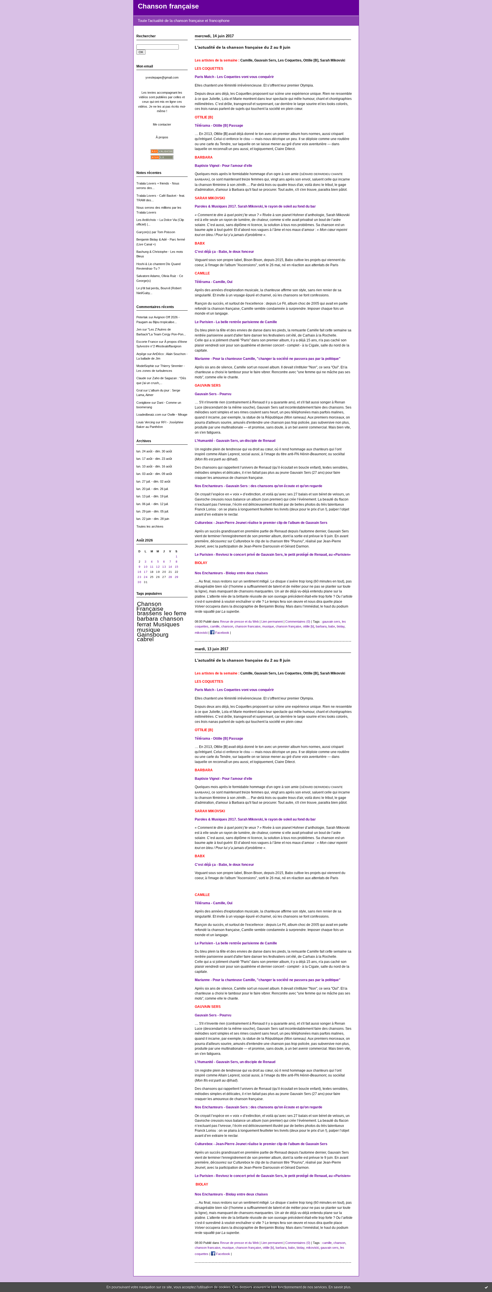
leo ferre (175, 613)
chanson (171, 618)
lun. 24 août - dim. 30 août (154, 451)
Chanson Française (149, 606)
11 (151, 566)
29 (177, 577)
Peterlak (142, 317)
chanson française (288, 626)
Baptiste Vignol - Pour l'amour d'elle (223, 165)
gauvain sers (331, 621)
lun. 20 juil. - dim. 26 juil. (152, 489)
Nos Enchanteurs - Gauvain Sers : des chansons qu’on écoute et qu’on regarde (258, 486)
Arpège (141, 354)
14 (170, 566)
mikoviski (201, 632)
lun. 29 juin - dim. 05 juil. (152, 511)
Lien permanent (272, 621)
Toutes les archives (149, 526)
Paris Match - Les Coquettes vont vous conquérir (234, 77)
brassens (149, 613)
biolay (341, 626)
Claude (141, 378)
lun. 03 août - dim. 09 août (154, 473)
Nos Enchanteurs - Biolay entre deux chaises (231, 573)
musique (148, 629)
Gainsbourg (153, 634)
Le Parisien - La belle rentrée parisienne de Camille (236, 322)
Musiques (166, 624)
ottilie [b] (308, 626)
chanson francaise (248, 626)
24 (145, 577)
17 (145, 571)
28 (170, 577)
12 (158, 566)
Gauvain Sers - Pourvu (213, 394)
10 (145, 566)
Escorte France (147, 341)
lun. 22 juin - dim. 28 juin (152, 518)
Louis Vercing (145, 422)
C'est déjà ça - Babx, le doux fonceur (224, 251)
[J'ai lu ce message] (486, 1287)
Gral (139, 390)
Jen (139, 329)
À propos (162, 137)
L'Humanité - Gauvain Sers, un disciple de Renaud (235, 440)
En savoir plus (339, 1287)
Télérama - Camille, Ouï (213, 282)
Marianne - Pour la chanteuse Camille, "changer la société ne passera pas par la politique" (268, 358)
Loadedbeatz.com (148, 414)
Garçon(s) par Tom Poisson (155, 232)
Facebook (221, 632)
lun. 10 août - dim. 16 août (154, 466)
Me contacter (162, 124)
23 (139, 577)
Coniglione (143, 402)
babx (331, 626)
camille (215, 626)
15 (177, 566)
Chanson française (168, 6)
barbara (147, 618)
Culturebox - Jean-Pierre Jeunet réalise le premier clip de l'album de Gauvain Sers (261, 522)
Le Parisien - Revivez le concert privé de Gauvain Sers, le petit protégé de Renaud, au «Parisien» (273, 554)
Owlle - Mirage (177, 414)
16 (139, 571)
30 (139, 582)
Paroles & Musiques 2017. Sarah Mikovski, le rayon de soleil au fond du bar (255, 206)
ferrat (144, 624)
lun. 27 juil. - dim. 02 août (153, 481)
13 (164, 566)
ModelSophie (145, 366)
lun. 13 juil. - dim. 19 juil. (152, 496)
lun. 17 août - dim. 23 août (154, 458)
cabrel (145, 639)
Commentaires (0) (297, 621)
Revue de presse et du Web (239, 621)
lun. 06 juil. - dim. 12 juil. (152, 504)
